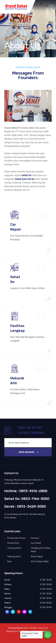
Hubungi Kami (14, 556)
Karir (9, 561)
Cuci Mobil (36, 543)
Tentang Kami (14, 548)
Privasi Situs (13, 543)
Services (35, 538)
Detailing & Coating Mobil (40, 550)
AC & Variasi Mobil (39, 561)
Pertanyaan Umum (16, 538)
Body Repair (37, 556)
